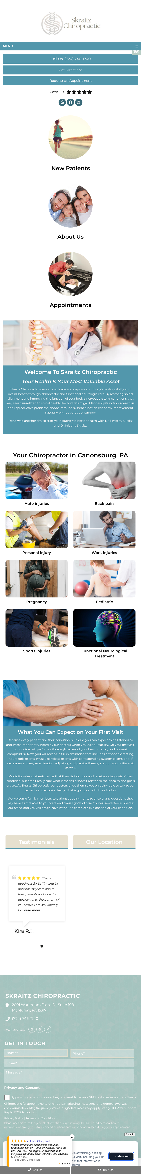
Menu (8, 46)
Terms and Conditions (41, 1118)
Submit (129, 1134)
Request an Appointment (71, 81)
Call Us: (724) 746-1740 (70, 59)
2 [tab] (36, 946)
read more (32, 910)
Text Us (107, 1170)
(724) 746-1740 (25, 1018)
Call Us (37, 1170)
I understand (121, 1156)
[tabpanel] (36, 901)
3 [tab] (41, 946)
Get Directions (70, 70)
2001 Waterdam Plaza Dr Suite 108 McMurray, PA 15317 (43, 1007)
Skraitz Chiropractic (43, 995)
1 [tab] (30, 946)
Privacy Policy (13, 1118)
